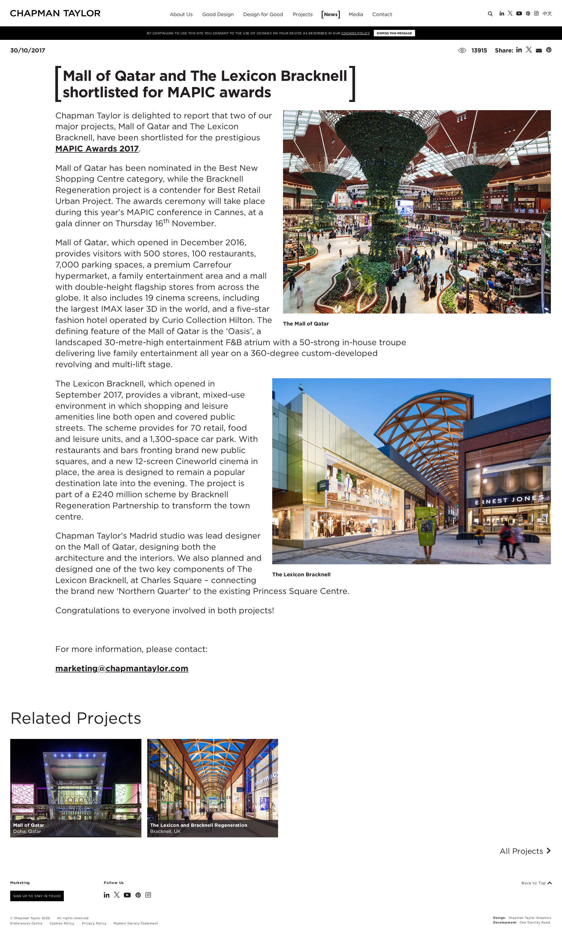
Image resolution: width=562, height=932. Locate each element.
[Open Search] (491, 15)
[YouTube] (519, 14)
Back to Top (534, 883)
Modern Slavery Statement (136, 923)
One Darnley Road (535, 922)
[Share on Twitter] (529, 50)
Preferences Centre (26, 923)
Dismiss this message (394, 33)
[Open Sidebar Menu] (554, 13)
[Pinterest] (528, 14)
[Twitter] (510, 14)
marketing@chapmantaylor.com (122, 668)
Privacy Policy (94, 923)
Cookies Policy (355, 33)
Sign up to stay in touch (37, 896)
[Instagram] (536, 14)
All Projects (523, 851)
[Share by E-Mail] (539, 50)
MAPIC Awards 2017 (97, 149)
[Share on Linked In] (519, 50)
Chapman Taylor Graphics (529, 917)
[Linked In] (502, 14)
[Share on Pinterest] (549, 50)
